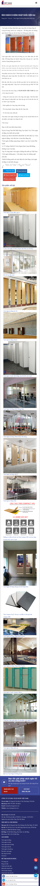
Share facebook (22, 171)
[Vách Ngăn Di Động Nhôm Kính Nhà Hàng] (20, 422)
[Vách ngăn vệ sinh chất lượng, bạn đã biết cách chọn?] (20, 358)
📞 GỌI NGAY (26, 790)
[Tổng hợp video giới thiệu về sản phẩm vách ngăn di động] (20, 706)
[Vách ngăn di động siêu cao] (20, 734)
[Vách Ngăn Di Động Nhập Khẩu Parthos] (20, 651)
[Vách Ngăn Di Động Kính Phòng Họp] (20, 392)
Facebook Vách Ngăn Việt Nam (11, 876)
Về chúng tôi (4, 861)
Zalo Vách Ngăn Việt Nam (10, 880)
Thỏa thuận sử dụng (6, 870)
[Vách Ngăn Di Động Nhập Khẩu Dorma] (20, 626)
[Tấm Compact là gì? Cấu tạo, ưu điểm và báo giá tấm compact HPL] (20, 600)
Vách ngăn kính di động (7, 844)
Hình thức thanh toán (6, 868)
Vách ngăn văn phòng (7, 849)
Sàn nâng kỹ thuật (6, 853)
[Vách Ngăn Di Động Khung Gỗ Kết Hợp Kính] (20, 563)
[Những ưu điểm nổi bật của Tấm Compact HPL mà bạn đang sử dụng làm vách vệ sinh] (20, 519)
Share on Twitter (24, 175)
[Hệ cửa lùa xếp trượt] (20, 261)
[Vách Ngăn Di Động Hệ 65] (20, 455)
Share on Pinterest (10, 179)
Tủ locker (3, 855)
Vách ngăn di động (6, 840)
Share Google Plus (10, 175)
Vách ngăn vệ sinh (6, 842)
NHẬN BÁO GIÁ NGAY (9, 790)
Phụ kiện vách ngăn (6, 851)
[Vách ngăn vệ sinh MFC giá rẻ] (20, 199)
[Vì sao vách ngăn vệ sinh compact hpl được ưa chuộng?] (20, 230)
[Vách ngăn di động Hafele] (20, 325)
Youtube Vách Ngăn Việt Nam (11, 884)
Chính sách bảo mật (6, 866)
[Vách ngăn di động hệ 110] (20, 293)
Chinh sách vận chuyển (7, 873)
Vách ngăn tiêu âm (6, 846)
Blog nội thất (4, 864)
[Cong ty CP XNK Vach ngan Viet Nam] (7, 2)
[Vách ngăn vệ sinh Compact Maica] (20, 679)
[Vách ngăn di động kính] (20, 487)
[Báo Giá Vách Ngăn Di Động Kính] (20, 761)
